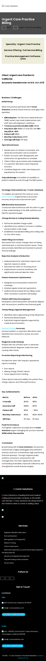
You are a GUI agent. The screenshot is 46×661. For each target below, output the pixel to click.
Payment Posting (9, 328)
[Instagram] (12, 578)
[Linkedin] (7, 578)
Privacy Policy (9, 563)
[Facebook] (2, 578)
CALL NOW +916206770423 (12, 646)
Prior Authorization (10, 536)
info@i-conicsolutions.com (14, 608)
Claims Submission (11, 546)
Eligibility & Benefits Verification (15, 532)
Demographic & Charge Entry (14, 539)
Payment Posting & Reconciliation (16, 559)
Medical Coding (10, 543)
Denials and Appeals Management (16, 556)
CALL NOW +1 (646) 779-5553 (13, 614)
